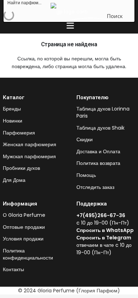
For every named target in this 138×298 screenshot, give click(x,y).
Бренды (12, 108)
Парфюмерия (19, 132)
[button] (70, 25)
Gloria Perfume (56, 290)
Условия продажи (23, 238)
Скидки (84, 139)
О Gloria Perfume (24, 215)
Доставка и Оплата (98, 151)
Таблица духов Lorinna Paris (103, 112)
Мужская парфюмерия (29, 156)
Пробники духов (21, 168)
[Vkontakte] (78, 264)
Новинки (12, 120)
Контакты (13, 269)
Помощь (86, 175)
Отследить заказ (95, 187)
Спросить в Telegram (103, 237)
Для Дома (14, 180)
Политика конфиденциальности (28, 254)
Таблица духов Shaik (100, 127)
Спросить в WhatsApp (105, 230)
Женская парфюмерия (29, 144)
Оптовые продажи (24, 227)
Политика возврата (98, 163)
